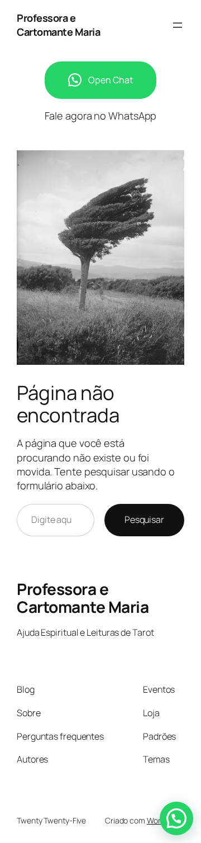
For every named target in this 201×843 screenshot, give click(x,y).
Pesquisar (144, 519)
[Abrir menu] (177, 25)
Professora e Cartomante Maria (58, 25)
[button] (176, 818)
